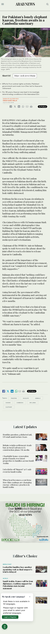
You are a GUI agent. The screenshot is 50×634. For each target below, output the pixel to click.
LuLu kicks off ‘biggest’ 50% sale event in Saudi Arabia (17, 470)
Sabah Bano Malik (10, 100)
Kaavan (8, 402)
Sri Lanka (33, 402)
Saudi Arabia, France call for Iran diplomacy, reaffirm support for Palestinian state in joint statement (18, 585)
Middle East (7, 564)
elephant (9, 407)
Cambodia (20, 402)
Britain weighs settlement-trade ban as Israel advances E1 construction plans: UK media (17, 447)
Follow (43, 107)
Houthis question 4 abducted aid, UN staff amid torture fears (17, 435)
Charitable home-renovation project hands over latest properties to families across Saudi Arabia (18, 459)
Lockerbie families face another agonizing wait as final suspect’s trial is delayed (17, 569)
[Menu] (2, 4)
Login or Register (10, 617)
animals (37, 398)
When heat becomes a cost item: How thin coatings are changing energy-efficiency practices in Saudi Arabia (17, 483)
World (5, 578)
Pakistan (14, 398)
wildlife (26, 398)
